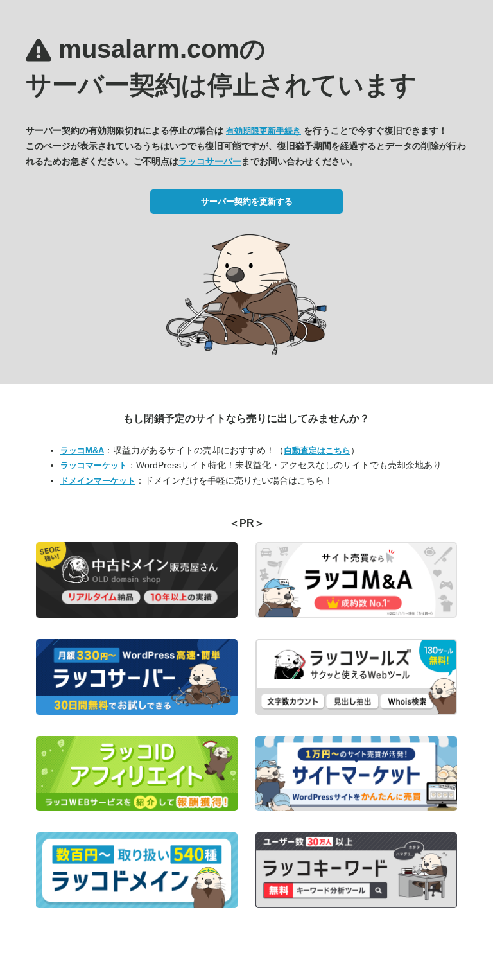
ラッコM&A (82, 450)
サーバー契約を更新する (247, 201)
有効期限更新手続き (263, 131)
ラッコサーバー (209, 161)
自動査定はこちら (317, 450)
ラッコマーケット (93, 465)
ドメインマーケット (97, 481)
